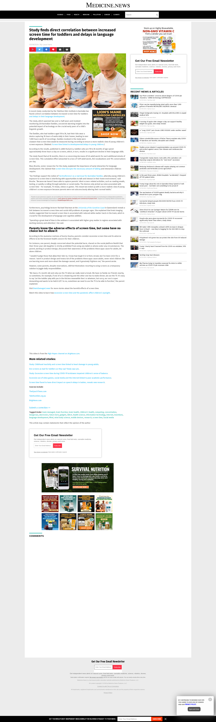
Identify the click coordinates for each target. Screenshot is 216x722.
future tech (54, 415)
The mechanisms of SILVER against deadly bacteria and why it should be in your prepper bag (161, 194)
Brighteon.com (35, 400)
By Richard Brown (152, 188)
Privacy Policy (108, 693)
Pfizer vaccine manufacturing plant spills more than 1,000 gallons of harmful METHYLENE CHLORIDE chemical (160, 105)
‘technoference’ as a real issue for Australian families (81, 176)
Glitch (69, 415)
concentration (110, 412)
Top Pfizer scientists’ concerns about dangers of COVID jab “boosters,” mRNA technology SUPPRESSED (161, 97)
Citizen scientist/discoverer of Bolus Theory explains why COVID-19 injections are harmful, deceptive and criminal (163, 140)
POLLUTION (97, 14)
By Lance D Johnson (152, 171)
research (88, 417)
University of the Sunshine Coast (91, 208)
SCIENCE (60, 14)
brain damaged (48, 412)
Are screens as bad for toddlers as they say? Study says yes (54, 369)
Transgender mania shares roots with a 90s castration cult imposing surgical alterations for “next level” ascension (160, 159)
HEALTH (76, 14)
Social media (108, 417)
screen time (97, 417)
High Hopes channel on (63, 353)
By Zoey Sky (151, 126)
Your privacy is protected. (41, 452)
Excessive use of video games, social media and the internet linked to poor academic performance (70, 378)
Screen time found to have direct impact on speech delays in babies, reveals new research (67, 382)
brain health (74, 412)
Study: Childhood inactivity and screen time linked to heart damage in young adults (64, 364)
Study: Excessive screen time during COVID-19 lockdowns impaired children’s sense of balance (68, 373)
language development (38, 417)
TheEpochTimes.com (37, 391)
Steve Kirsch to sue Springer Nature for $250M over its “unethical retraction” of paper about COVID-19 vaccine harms (162, 211)
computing (99, 412)
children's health (87, 412)
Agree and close (194, 709)
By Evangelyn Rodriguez (154, 242)
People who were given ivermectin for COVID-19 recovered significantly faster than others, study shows (161, 219)
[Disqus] (77, 567)
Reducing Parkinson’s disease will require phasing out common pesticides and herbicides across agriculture (162, 168)
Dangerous (33, 415)
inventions (118, 415)
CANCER (107, 14)
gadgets (63, 415)
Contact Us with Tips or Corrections (108, 686)
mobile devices (77, 417)
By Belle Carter (152, 143)
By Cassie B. (151, 223)
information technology (95, 415)
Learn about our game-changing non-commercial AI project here (77, 198)
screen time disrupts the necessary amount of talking (78, 169)
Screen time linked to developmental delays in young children (78, 144)
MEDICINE (86, 14)
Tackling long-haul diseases (150, 255)
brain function (62, 412)
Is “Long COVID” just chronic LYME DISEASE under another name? (163, 130)
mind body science (62, 417)
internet (109, 415)
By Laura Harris (152, 117)
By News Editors (152, 250)
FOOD (68, 14)
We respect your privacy (96, 677)
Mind (51, 417)
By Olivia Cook (152, 154)
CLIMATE (116, 14)
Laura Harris (47, 45)
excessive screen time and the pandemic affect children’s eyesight (82, 293)
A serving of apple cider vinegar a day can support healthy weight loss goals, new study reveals (161, 123)
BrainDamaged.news (41, 288)
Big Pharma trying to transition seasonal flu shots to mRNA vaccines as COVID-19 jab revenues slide (161, 264)
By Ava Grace (151, 109)
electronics (43, 415)
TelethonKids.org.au (37, 396)
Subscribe (157, 719)
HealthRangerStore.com (65, 200)
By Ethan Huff (151, 100)
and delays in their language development (46, 116)
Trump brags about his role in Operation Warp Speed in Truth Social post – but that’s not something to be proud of (162, 185)
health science (79, 415)
